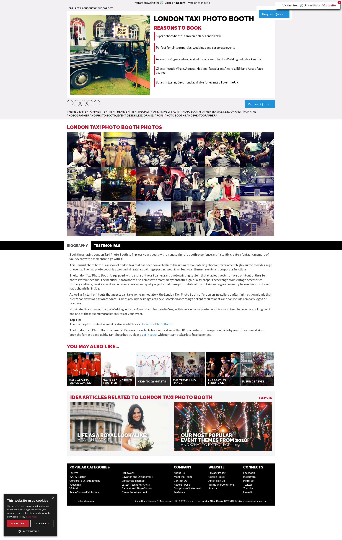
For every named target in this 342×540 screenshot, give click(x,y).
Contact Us (180, 480)
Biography (77, 246)
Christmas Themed (133, 480)
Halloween (128, 472)
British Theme (114, 111)
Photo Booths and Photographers (191, 115)
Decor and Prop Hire (240, 111)
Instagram (249, 476)
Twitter (247, 484)
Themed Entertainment (85, 111)
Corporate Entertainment (84, 480)
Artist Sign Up (216, 480)
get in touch (149, 334)
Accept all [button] (18, 523)
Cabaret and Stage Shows (137, 488)
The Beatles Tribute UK (217, 381)
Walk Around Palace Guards (80, 381)
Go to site (329, 5)
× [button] (53, 497)
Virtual (73, 488)
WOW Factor (77, 476)
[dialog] (30, 515)
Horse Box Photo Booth (156, 324)
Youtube (248, 488)
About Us (179, 472)
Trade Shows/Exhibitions (84, 492)
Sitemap (213, 488)
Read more (32, 516)
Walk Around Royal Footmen (118, 381)
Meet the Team (183, 476)
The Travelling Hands (184, 381)
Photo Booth (191, 111)
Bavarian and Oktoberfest (137, 476)
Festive (73, 472)
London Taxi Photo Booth (98, 8)
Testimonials (107, 246)
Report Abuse (182, 484)
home (70, 8)
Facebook (249, 472)
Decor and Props (151, 115)
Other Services (213, 111)
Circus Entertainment (134, 492)
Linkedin (248, 492)
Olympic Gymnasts (152, 381)
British (131, 111)
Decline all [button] (42, 523)
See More (265, 397)
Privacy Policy (217, 472)
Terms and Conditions (221, 484)
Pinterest (248, 480)
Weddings (75, 484)
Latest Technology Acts (136, 484)
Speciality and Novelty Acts (159, 111)
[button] (70, 103)
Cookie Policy (216, 476)
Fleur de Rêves (253, 381)
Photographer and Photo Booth (91, 115)
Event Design (127, 115)
